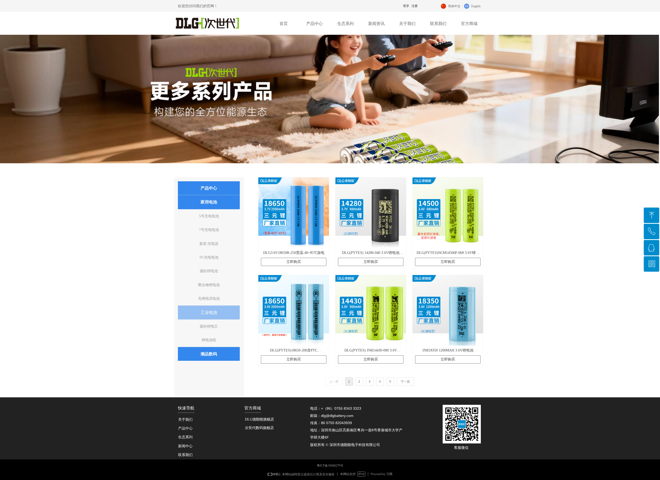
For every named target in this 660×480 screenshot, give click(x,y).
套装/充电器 (208, 244)
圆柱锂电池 (209, 271)
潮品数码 (209, 354)
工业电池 (209, 312)
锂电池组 (209, 340)
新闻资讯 (376, 23)
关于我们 (407, 23)
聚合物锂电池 (209, 285)
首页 (283, 23)
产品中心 (314, 23)
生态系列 (345, 23)
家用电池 (209, 202)
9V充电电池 (209, 257)
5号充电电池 (209, 216)
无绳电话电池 (209, 299)
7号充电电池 (209, 230)
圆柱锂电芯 (209, 326)
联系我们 (438, 23)
